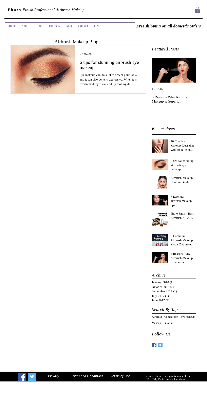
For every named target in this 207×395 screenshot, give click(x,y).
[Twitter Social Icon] (32, 377)
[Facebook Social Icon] (22, 377)
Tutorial (168, 323)
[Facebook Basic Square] (154, 345)
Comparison (171, 316)
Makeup (156, 323)
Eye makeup (188, 316)
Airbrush (157, 316)
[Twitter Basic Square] (160, 345)
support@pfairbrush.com (179, 376)
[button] (197, 10)
